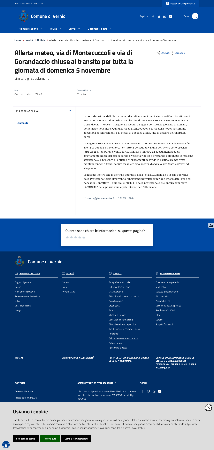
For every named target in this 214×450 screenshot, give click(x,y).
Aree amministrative (25, 291)
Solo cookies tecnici (26, 438)
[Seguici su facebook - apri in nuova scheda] (152, 16)
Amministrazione (30, 273)
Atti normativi (162, 296)
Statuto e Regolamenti (167, 291)
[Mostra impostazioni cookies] (211, 225)
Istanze (159, 315)
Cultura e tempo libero (119, 287)
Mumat (19, 357)
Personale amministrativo (27, 296)
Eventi (65, 287)
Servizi (117, 273)
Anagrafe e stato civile (119, 282)
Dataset (159, 319)
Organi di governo (23, 282)
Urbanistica (114, 305)
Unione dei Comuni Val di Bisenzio (29, 3)
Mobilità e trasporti (118, 315)
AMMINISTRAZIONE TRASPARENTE (95, 383)
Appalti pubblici (116, 301)
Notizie (41, 40)
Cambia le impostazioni (76, 438)
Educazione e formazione (121, 319)
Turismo (112, 310)
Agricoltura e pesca (118, 347)
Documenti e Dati (170, 273)
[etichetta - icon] (67, 237)
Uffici (17, 301)
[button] (195, 16)
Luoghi (18, 310)
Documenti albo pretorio (167, 282)
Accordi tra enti (163, 301)
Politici (18, 287)
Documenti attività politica (168, 305)
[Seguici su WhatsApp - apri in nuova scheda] (164, 16)
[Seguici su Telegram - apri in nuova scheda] (169, 16)
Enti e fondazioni (23, 305)
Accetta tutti (50, 438)
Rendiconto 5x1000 (165, 310)
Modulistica (161, 287)
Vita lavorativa (116, 291)
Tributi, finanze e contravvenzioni (124, 329)
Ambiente (113, 333)
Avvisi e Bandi (68, 291)
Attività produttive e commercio (124, 296)
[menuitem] (30, 29)
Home (17, 40)
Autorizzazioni (115, 343)
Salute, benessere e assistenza (123, 338)
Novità (29, 40)
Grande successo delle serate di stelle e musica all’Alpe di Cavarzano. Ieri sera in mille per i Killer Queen (176, 362)
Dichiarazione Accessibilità (78, 357)
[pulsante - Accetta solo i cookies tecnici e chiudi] (209, 408)
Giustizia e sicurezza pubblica (122, 324)
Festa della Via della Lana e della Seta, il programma (129, 359)
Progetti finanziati (164, 324)
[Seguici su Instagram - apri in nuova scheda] (158, 16)
